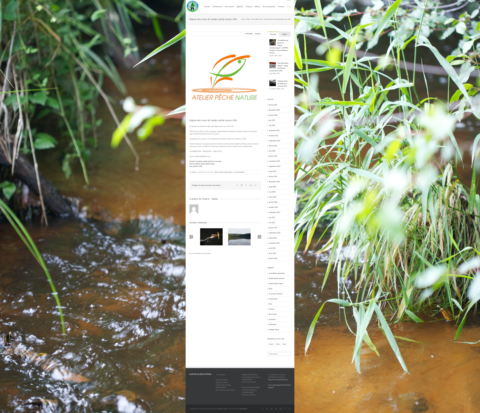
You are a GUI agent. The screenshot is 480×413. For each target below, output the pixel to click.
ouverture (272, 319)
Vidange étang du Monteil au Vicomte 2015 (283, 83)
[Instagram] (281, 409)
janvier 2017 (273, 228)
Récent (284, 34)
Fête (270, 304)
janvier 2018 (273, 202)
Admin (194, 172)
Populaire (273, 34)
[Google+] (246, 185)
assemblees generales (277, 273)
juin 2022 (272, 120)
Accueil (207, 6)
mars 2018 (272, 197)
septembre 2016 (274, 233)
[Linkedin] (251, 185)
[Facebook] (237, 185)
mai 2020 (272, 151)
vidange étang (274, 330)
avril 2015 (272, 248)
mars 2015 (272, 253)
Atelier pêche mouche (276, 278)
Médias (257, 6)
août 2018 (272, 187)
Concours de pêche (275, 294)
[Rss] (267, 409)
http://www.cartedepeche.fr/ (278, 380)
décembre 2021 (274, 130)
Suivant (257, 34)
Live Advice (243, 409)
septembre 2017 (274, 212)
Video (284, 344)
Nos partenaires (269, 6)
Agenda (240, 6)
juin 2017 (272, 217)
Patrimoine (272, 324)
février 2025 (273, 105)
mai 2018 (272, 192)
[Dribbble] (290, 409)
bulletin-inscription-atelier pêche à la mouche (205, 161)
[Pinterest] (285, 409)
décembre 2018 (274, 182)
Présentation (217, 6)
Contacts (281, 6)
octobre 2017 (273, 207)
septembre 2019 (274, 166)
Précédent (249, 34)
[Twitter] (242, 185)
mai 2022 (272, 125)
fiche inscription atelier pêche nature (202, 164)
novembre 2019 (274, 161)
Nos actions (229, 6)
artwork (271, 344)
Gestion (271, 309)
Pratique (249, 6)
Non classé (273, 314)
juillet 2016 (273, 238)
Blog (289, 6)
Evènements (273, 299)
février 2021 (273, 146)
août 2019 (272, 171)
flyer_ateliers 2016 (195, 166)
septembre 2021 (274, 141)
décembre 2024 (274, 110)
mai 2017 (272, 223)
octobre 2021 (273, 136)
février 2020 (273, 156)
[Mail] (255, 185)
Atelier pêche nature (257, 19)
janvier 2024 (273, 115)
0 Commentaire (239, 172)
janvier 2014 (273, 258)
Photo (278, 344)
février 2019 (273, 176)
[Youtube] (276, 409)
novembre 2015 (274, 243)
